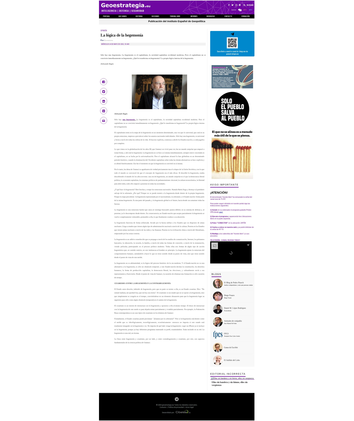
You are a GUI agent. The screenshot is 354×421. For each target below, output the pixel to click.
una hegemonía (129, 120)
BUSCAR (249, 5)
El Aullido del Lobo (232, 360)
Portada (106, 16)
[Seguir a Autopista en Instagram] (236, 5)
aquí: (221, 212)
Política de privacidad (176, 407)
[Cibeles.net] (183, 412)
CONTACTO (228, 16)
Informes (194, 16)
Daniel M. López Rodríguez (235, 308)
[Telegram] (176, 400)
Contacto (163, 407)
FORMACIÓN (245, 16)
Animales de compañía (233, 321)
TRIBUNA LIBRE (175, 16)
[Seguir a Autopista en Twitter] (232, 5)
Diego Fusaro (229, 295)
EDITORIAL (139, 16)
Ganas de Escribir (231, 347)
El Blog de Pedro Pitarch (234, 283)
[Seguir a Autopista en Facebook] (228, 5)
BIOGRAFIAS (211, 16)
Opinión (104, 30)
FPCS (226, 334)
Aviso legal (190, 407)
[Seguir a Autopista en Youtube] (240, 5)
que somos (123, 16)
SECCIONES (155, 16)
